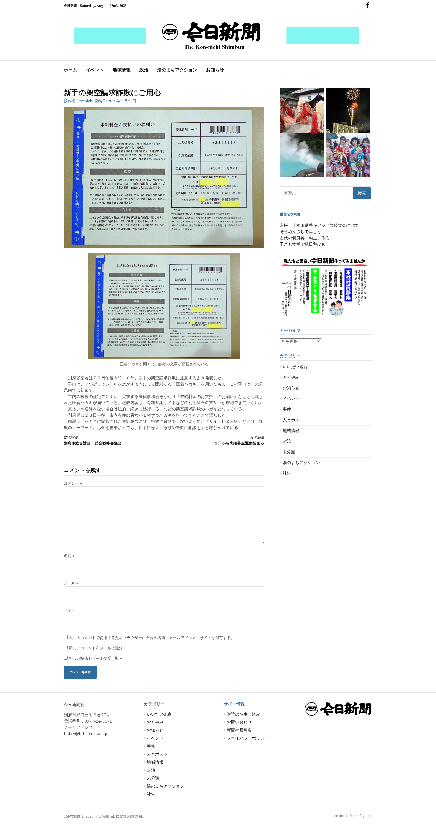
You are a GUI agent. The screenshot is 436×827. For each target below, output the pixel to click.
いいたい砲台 (295, 366)
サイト (69, 610)
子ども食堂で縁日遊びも (302, 244)
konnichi (85, 101)
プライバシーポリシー (247, 738)
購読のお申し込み (243, 714)
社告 (287, 473)
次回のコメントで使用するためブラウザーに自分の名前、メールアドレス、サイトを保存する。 (152, 637)
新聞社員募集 (239, 730)
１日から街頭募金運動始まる (239, 440)
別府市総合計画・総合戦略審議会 (93, 440)
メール (71, 583)
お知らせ (215, 70)
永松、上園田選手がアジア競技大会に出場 (319, 225)
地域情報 (122, 70)
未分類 (289, 452)
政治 (143, 70)
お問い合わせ (239, 722)
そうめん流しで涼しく (300, 231)
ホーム (70, 70)
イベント (95, 70)
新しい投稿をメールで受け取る (96, 658)
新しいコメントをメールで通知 (96, 648)
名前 (69, 556)
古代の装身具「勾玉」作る (305, 237)
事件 (287, 409)
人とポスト (293, 420)
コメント (73, 483)
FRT (368, 816)
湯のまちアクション (177, 70)
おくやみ (291, 377)
